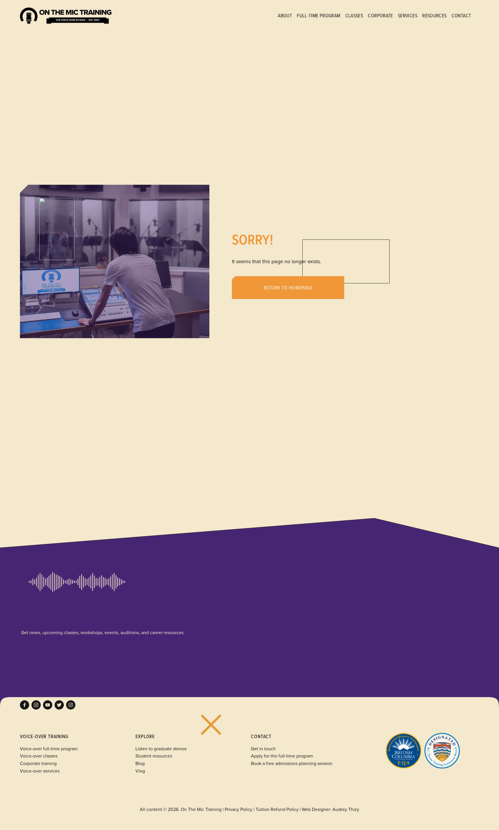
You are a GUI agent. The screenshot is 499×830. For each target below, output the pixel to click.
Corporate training (38, 763)
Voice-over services (39, 771)
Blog (140, 763)
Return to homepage (288, 287)
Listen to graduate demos (161, 748)
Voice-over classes (38, 756)
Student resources (153, 756)
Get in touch (263, 748)
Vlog (140, 771)
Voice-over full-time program (49, 748)
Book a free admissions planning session (291, 763)
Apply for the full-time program (282, 756)
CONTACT (461, 15)
